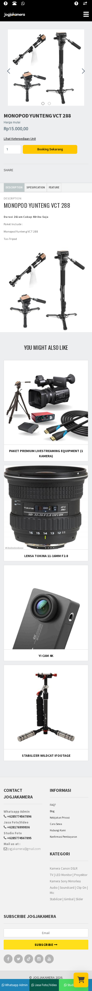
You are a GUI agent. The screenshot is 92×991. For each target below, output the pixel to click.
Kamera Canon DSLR (64, 868)
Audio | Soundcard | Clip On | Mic (69, 890)
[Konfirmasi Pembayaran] (87, 2)
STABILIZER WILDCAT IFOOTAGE (46, 755)
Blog (52, 811)
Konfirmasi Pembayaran (63, 836)
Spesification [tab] (35, 187)
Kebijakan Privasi (60, 817)
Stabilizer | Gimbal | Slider (66, 899)
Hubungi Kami (58, 830)
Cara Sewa (56, 824)
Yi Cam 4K (46, 655)
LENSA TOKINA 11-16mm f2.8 (46, 556)
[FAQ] (78, 2)
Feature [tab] (54, 187)
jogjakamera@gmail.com (24, 849)
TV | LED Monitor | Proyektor (68, 875)
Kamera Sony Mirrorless (65, 881)
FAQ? (53, 805)
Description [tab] (14, 187)
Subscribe (44, 944)
